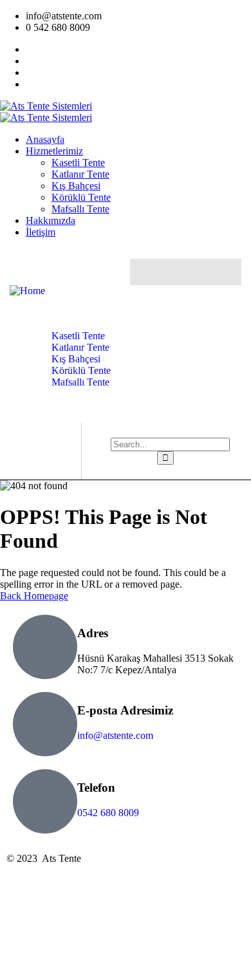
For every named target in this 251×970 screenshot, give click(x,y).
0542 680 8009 (108, 812)
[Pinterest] (225, 272)
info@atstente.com (115, 735)
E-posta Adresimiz (125, 710)
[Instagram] (199, 272)
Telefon (96, 787)
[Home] (27, 290)
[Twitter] (146, 272)
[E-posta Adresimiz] (45, 724)
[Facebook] (173, 272)
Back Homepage (34, 595)
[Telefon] (45, 801)
